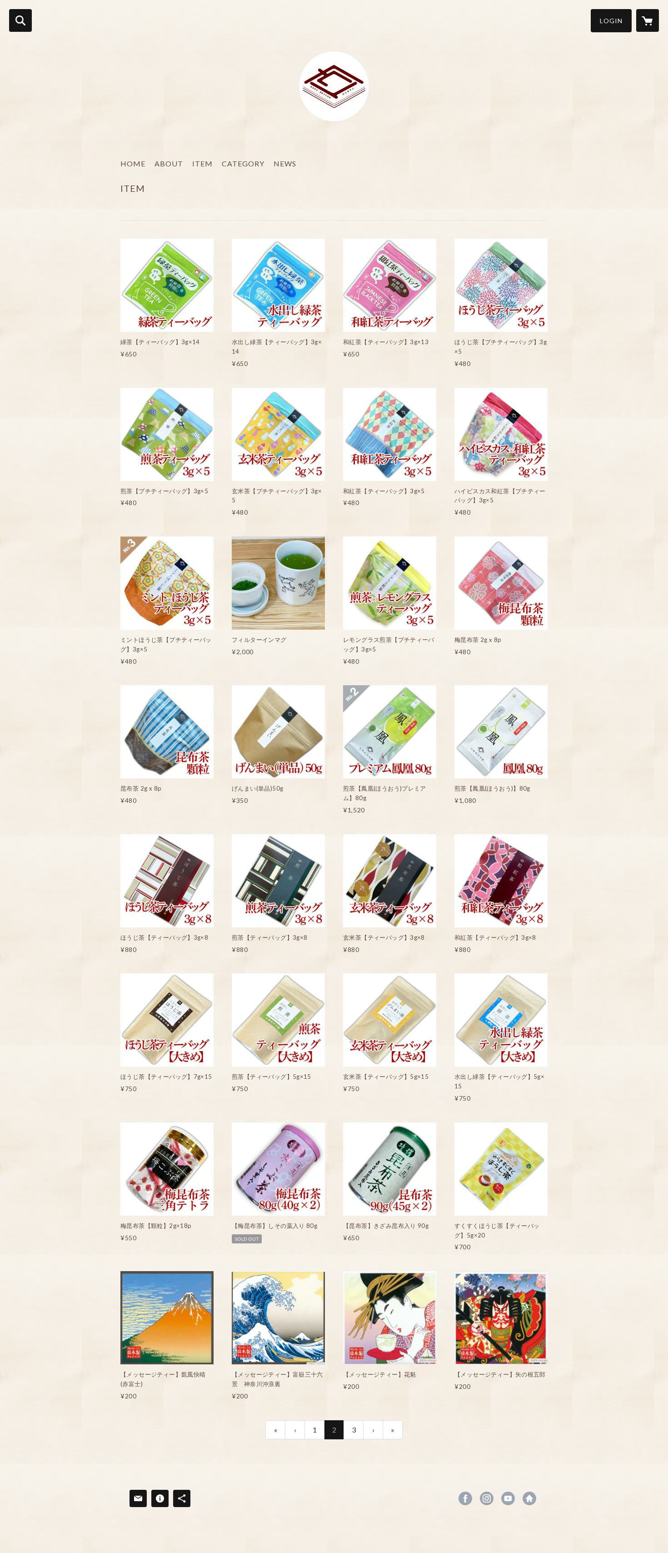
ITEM (202, 163)
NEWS (285, 163)
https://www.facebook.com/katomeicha (465, 1498)
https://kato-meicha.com (529, 1498)
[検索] (20, 20)
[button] (611, 20)
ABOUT (169, 163)
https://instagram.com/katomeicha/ (487, 1498)
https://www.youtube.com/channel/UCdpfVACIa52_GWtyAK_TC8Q (508, 1498)
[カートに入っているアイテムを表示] (647, 20)
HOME (132, 163)
